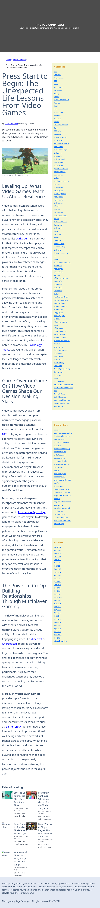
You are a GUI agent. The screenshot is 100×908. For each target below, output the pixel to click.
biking (56, 294)
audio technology (60, 150)
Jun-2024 (57, 591)
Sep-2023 (57, 560)
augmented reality (60, 461)
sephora (57, 499)
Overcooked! (9, 643)
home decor (58, 165)
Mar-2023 (57, 578)
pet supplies (58, 212)
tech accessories (60, 159)
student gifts (58, 309)
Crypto (56, 378)
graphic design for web (62, 480)
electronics (58, 156)
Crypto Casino (59, 372)
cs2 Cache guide (60, 474)
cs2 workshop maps (61, 517)
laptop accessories (61, 253)
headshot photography (62, 436)
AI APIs (56, 237)
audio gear (58, 140)
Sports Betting (59, 381)
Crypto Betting (59, 394)
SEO (55, 81)
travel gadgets (59, 303)
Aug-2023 (57, 610)
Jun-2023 (57, 619)
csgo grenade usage (61, 489)
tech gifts (57, 250)
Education (57, 118)
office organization (61, 278)
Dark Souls (22, 238)
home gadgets (59, 316)
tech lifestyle (58, 356)
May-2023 (57, 594)
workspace (58, 240)
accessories (58, 175)
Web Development (61, 125)
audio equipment (60, 194)
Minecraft (36, 639)
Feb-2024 (57, 600)
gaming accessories (61, 181)
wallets (56, 178)
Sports (56, 109)
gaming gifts (58, 269)
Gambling (57, 134)
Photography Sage (50, 24)
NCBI (5, 434)
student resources (60, 306)
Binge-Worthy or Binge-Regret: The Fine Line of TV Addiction (45, 830)
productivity (58, 187)
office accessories (60, 331)
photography (58, 197)
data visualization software (64, 433)
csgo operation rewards (62, 502)
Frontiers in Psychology (32, 512)
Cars (56, 128)
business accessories (62, 341)
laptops (57, 319)
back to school (59, 244)
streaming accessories (62, 262)
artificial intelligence (61, 464)
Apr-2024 (57, 575)
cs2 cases (57, 445)
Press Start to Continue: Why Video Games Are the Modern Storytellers (45, 800)
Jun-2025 (57, 638)
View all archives (60, 641)
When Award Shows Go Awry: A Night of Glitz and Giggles (20, 858)
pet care (57, 430)
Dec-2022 (57, 607)
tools (56, 231)
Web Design (58, 87)
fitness (56, 219)
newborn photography (62, 449)
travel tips (57, 344)
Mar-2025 (57, 632)
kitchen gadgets (60, 334)
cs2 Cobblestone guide (62, 521)
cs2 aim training (60, 452)
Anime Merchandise (61, 143)
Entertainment (19, 59)
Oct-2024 (57, 547)
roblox (56, 470)
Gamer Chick (13, 726)
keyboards (58, 366)
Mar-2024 (57, 613)
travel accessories (60, 215)
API (55, 391)
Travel (56, 122)
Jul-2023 (57, 566)
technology (58, 153)
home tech (58, 375)
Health (56, 106)
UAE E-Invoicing (60, 397)
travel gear (58, 287)
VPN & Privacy (59, 406)
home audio (58, 200)
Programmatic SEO (61, 137)
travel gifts (58, 281)
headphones (58, 353)
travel (56, 259)
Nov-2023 (57, 569)
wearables (58, 291)
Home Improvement (61, 100)
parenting (57, 234)
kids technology (59, 247)
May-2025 (57, 635)
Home (8, 59)
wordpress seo (59, 439)
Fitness (56, 97)
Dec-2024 (57, 622)
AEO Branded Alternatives (63, 384)
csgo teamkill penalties (62, 495)
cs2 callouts (58, 467)
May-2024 (57, 597)
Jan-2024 (57, 588)
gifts (55, 256)
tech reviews (58, 203)
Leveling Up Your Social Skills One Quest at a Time (20, 799)
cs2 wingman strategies (62, 508)
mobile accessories (61, 300)
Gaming (57, 84)
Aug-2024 (57, 572)
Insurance (57, 115)
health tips (58, 266)
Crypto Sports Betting (62, 369)
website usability (60, 455)
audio (56, 325)
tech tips (57, 209)
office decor (58, 272)
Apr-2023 (57, 550)
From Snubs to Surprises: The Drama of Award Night (21, 829)
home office (58, 147)
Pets (55, 72)
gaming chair (59, 511)
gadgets (57, 184)
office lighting (59, 363)
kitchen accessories (61, 322)
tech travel (58, 228)
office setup (58, 328)
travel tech (58, 359)
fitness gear (58, 225)
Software (57, 75)
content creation (60, 337)
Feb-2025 (57, 625)
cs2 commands (59, 458)
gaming (57, 275)
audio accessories (60, 222)
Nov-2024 (57, 563)
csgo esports (58, 505)
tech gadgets (59, 162)
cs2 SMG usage (59, 514)
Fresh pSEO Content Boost (63, 388)
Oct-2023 (57, 556)
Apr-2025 (57, 628)
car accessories (59, 172)
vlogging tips (58, 312)
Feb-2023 (57, 603)
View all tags (59, 524)
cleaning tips (58, 190)
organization (58, 347)
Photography (58, 78)
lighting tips (58, 284)
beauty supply (59, 486)
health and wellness (61, 297)
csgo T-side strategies (62, 492)
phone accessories (61, 169)
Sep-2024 (57, 585)
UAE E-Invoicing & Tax (62, 400)
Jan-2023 (57, 582)
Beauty (56, 93)
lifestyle (57, 206)
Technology (58, 90)
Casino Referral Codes (62, 403)
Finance (57, 103)
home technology (60, 350)
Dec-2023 (57, 553)
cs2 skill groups (59, 477)
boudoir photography (61, 442)
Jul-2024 (57, 616)
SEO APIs (57, 131)
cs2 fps (56, 483)
